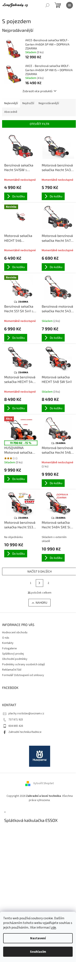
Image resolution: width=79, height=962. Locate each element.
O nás (5, 638)
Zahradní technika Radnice (25, 732)
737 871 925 (15, 720)
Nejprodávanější (49, 103)
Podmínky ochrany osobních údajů (23, 664)
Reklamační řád (11, 670)
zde (53, 927)
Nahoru (41, 602)
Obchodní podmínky (14, 659)
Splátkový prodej (13, 654)
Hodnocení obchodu (14, 632)
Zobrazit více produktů (37, 91)
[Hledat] (47, 5)
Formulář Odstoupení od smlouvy (23, 675)
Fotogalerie (9, 648)
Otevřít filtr (39, 124)
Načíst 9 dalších (39, 571)
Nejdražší (28, 103)
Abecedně (10, 112)
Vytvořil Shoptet (43, 783)
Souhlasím (38, 951)
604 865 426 (15, 726)
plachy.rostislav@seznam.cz (26, 713)
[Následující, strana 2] (39, 583)
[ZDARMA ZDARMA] (20, 358)
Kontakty (7, 643)
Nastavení (38, 938)
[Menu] (69, 5)
